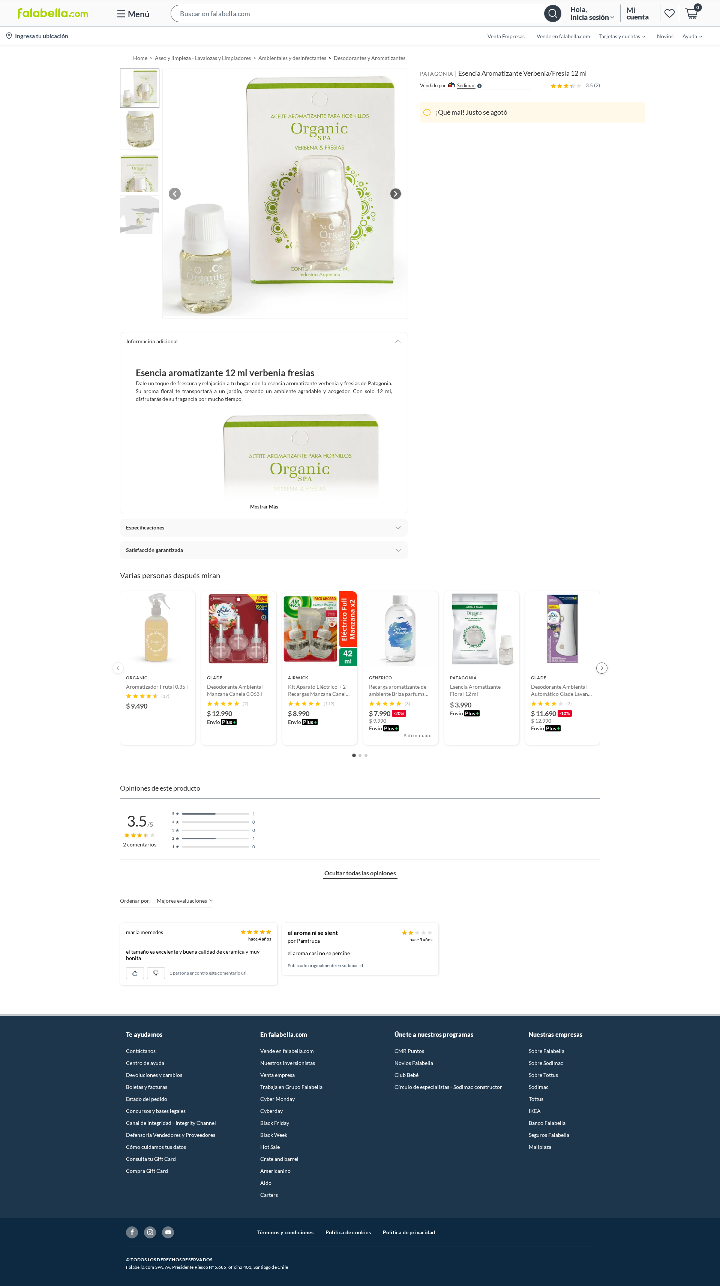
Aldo (266, 1183)
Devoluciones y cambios (154, 1075)
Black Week (273, 1135)
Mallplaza (540, 1147)
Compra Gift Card (147, 1171)
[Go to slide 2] (360, 755)
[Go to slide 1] (354, 755)
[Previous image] (175, 194)
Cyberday (271, 1111)
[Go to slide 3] (366, 755)
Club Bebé (406, 1075)
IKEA (535, 1111)
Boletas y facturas (146, 1087)
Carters (269, 1195)
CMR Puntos (409, 1051)
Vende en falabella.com (287, 1051)
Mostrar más (264, 507)
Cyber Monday (277, 1099)
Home (140, 58)
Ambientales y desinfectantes (292, 58)
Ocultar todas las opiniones (360, 872)
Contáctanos (141, 1051)
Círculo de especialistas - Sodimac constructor (448, 1087)
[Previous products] (118, 668)
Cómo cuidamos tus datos (156, 1147)
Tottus (536, 1099)
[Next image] (396, 194)
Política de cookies (348, 1232)
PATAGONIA (436, 73)
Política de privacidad (409, 1232)
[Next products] (602, 668)
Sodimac (539, 1087)
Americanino (275, 1171)
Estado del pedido (146, 1099)
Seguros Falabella (549, 1135)
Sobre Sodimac (546, 1063)
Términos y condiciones (285, 1232)
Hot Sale (270, 1147)
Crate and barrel (279, 1159)
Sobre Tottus (543, 1075)
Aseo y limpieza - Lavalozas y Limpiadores (203, 58)
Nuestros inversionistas (287, 1063)
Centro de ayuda (145, 1063)
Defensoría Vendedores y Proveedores (170, 1135)
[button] (366, 13)
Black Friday (274, 1123)
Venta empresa (277, 1075)
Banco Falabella (547, 1123)
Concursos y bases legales (156, 1111)
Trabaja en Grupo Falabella (291, 1087)
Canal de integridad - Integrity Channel (171, 1123)
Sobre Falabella (546, 1051)
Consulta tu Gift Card (151, 1159)
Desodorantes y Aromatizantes (369, 58)
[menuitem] (617, 36)
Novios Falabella (413, 1063)
